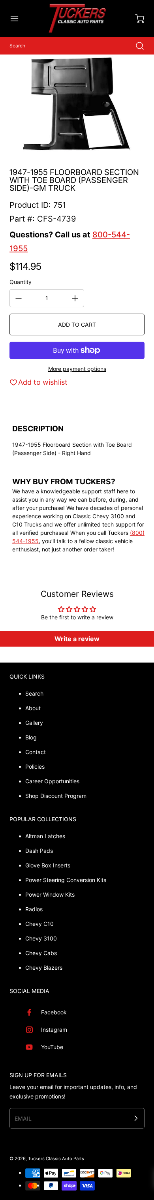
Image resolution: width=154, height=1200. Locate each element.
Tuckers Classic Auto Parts (56, 1158)
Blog (31, 737)
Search (34, 693)
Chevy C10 (39, 923)
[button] (18, 18)
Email (23, 1118)
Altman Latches (45, 836)
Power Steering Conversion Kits (65, 879)
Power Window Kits (50, 894)
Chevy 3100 (41, 938)
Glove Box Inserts (47, 865)
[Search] (136, 46)
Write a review (77, 639)
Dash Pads (39, 850)
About (33, 708)
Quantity (20, 281)
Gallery (34, 722)
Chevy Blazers (43, 967)
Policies (35, 766)
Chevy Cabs (41, 953)
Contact (35, 752)
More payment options (77, 368)
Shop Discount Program (55, 795)
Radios (34, 909)
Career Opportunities (52, 781)
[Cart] (136, 18)
